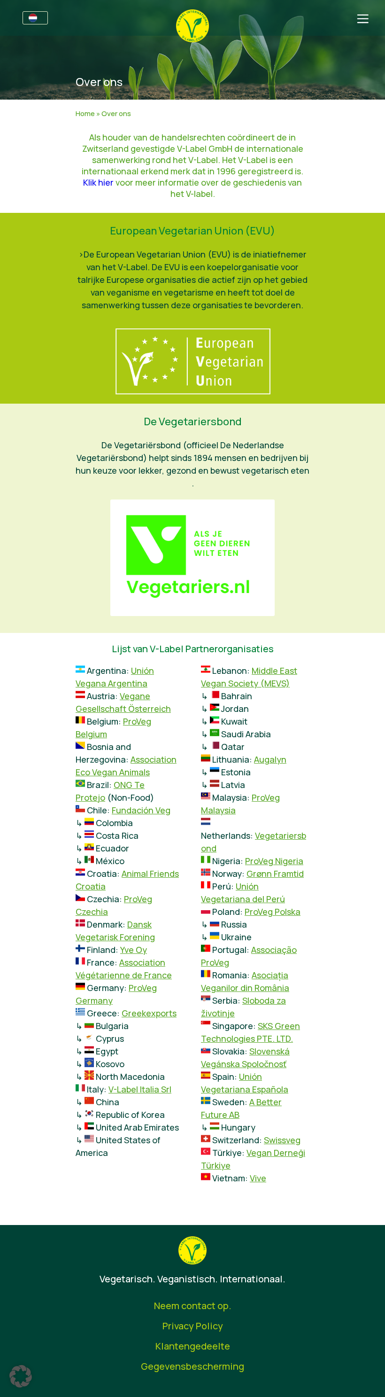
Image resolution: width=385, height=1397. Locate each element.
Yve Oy (133, 949)
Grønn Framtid (275, 873)
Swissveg (282, 1140)
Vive (258, 1178)
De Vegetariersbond (193, 421)
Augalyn (270, 759)
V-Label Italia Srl (139, 1089)
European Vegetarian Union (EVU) (192, 231)
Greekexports (149, 1013)
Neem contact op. (192, 1305)
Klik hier (98, 182)
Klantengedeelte (192, 1346)
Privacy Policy (192, 1325)
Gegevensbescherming (192, 1366)
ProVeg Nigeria (274, 860)
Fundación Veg (141, 810)
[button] (20, 1376)
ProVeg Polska (272, 911)
